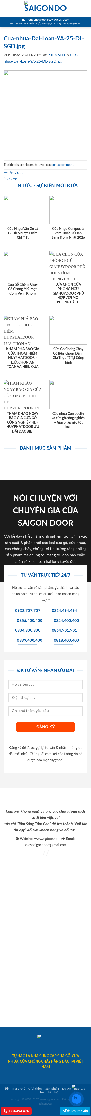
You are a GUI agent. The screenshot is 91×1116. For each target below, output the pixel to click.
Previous (13, 173)
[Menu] (6, 8)
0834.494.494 (18, 1111)
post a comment (62, 164)
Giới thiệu (35, 1088)
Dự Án (66, 1088)
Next (10, 179)
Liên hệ (53, 1092)
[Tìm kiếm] (85, 8)
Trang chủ (18, 1088)
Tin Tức (39, 1092)
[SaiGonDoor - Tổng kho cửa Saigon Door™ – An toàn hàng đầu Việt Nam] (46, 8)
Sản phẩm (52, 1088)
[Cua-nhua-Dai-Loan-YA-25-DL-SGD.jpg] (45, 112)
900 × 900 (56, 55)
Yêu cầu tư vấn (77, 1111)
